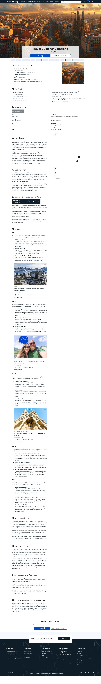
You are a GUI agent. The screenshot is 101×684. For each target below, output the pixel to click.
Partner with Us (27, 651)
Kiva (43, 655)
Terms (7, 672)
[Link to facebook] (85, 672)
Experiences (24, 1)
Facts (13, 60)
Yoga (78, 664)
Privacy (12, 672)
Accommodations (54, 60)
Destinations (31, 1)
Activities (68, 60)
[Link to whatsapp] (12, 658)
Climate (39, 60)
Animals (79, 653)
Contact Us (27, 657)
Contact (57, 1)
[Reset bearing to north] (55, 173)
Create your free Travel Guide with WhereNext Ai (47, 671)
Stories (47, 1)
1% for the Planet (46, 651)
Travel (33, 60)
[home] (12, 2)
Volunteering (80, 662)
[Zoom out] (55, 171)
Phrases (19, 60)
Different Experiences (78, 60)
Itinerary (45, 60)
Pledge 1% (44, 653)
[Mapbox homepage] (57, 178)
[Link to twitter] (89, 672)
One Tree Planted (46, 657)
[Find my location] (55, 176)
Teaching (79, 660)
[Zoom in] (55, 168)
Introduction (26, 60)
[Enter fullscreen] (55, 135)
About (51, 1)
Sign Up (64, 638)
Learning (79, 657)
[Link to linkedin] (93, 672)
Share (39, 55)
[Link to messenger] (15, 658)
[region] (71, 156)
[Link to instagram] (81, 672)
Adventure (79, 651)
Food (62, 60)
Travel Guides (40, 1)
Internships (80, 655)
